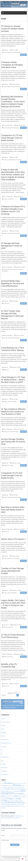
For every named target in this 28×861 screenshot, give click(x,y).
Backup (9, 52)
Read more (23, 54)
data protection (9, 795)
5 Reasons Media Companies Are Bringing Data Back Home (12, 64)
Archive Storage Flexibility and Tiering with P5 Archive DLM (13, 441)
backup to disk (6, 787)
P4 (2, 750)
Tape (9, 806)
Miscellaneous (5, 739)
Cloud (13, 52)
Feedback (3, 732)
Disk (3, 797)
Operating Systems (6, 743)
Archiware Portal (5, 722)
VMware (3, 808)
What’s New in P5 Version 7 (13, 539)
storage (22, 804)
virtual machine (22, 806)
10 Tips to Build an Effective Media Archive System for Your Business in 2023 (13, 411)
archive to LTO (15, 783)
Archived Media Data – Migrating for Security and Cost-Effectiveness (12, 283)
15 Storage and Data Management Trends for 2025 (11, 245)
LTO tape (9, 798)
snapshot (18, 804)
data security (15, 795)
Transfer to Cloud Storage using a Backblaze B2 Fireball (12, 571)
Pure (2, 760)
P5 (15, 52)
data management (13, 791)
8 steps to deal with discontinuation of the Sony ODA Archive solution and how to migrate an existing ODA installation (13, 174)
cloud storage (5, 791)
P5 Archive (10, 802)
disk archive (8, 797)
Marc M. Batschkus (8, 125)
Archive (5, 52)
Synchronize (19, 269)
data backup (17, 791)
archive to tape (22, 783)
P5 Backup (19, 802)
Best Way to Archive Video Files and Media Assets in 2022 (12, 509)
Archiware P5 (10, 785)
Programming (4, 757)
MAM (14, 799)
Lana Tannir (6, 624)
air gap (2, 783)
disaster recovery (22, 795)
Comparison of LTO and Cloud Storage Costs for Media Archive (11, 137)
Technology (16, 127)
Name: (3, 835)
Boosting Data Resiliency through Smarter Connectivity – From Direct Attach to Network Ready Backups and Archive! (13, 101)
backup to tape (20, 787)
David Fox (5, 50)
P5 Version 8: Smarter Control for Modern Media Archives (12, 28)
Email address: (5, 840)
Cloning (2, 789)
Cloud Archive (13, 789)
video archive (15, 806)
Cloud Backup (22, 789)
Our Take (13, 159)
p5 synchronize (13, 804)
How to (9, 627)
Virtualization (4, 774)
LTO (16, 796)
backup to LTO (13, 787)
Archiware (4, 785)
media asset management (14, 801)
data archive (11, 791)
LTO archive (21, 797)
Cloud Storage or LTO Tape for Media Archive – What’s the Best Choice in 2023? (13, 379)
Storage (19, 52)
